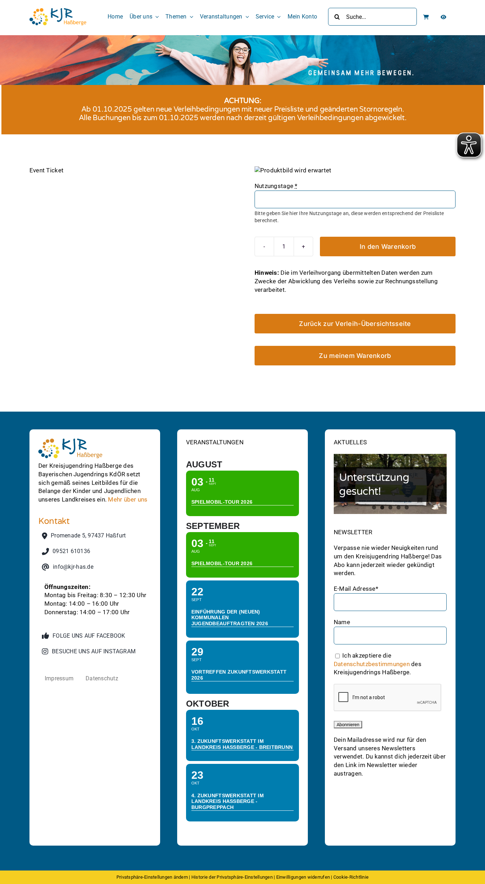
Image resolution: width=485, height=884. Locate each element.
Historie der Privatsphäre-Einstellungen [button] (232, 877)
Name (342, 622)
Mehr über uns (127, 499)
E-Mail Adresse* (356, 588)
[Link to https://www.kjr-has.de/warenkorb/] (426, 17)
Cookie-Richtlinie (351, 877)
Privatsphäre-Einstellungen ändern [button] (152, 877)
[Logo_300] (57, 11)
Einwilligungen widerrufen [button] (303, 877)
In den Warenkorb (388, 246)
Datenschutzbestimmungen (372, 663)
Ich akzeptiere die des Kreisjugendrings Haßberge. (377, 664)
